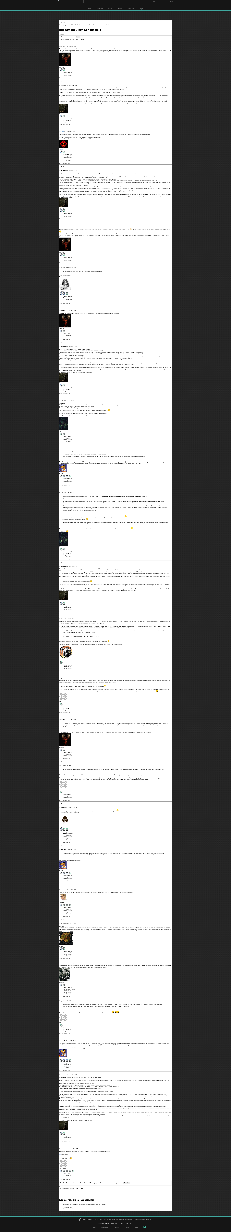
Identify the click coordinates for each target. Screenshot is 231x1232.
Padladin (62, 267)
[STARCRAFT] (120, 6)
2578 (71, 832)
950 (71, 118)
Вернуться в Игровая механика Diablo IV (70, 1191)
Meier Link (63, 963)
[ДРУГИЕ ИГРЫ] (131, 6)
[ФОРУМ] (141, 6)
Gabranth (63, 890)
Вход (64, 22)
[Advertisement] (115, 16)
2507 (71, 296)
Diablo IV (76, 25)
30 (70, 907)
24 (70, 707)
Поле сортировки (95, 1183)
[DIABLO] (89, 6)
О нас (121, 1223)
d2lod (62, 619)
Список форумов (63, 25)
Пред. (61, 1183)
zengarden (63, 807)
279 (71, 72)
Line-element (64, 1149)
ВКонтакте (78, 1)
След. (64, 1183)
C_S (61, 678)
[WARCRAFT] (110, 6)
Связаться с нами (103, 1223)
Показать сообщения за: (73, 1183)
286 (71, 665)
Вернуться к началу (64, 78)
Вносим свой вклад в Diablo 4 (80, 30)
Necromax (63, 85)
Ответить (61, 34)
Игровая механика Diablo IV (86, 25)
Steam (88, 1)
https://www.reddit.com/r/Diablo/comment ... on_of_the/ (73, 1048)
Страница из (73, 39)
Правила (114, 1223)
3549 (71, 478)
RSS (75, 1)
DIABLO (71, 25)
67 (70, 1173)
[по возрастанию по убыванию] (121, 1183)
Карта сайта (129, 1223)
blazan (62, 131)
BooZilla (62, 923)
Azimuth (62, 451)
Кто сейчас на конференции (76, 1199)
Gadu (61, 400)
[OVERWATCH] (100, 6)
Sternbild (63, 46)
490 (71, 436)
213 (71, 951)
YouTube (82, 1)
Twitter (85, 1)
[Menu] (154, 1)
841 (71, 987)
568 (71, 154)
